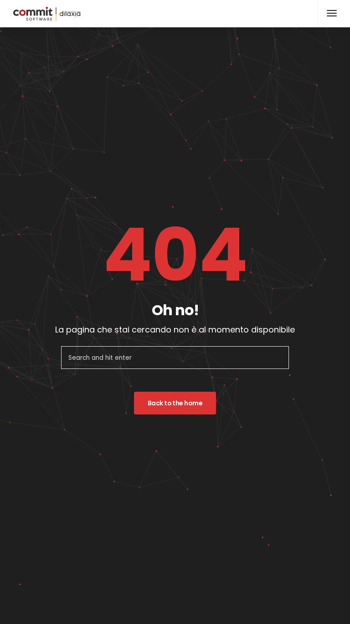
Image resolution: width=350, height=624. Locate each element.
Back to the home (175, 403)
